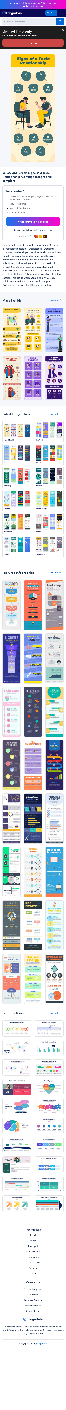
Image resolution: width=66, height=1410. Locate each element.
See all (54, 300)
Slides (33, 1240)
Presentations (33, 1229)
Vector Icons (33, 1262)
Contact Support (33, 1289)
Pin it (12, 58)
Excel (33, 1235)
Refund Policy (33, 1311)
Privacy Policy (33, 1305)
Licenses (33, 1294)
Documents (33, 1256)
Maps (33, 1273)
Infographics (33, 1246)
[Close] (63, 30)
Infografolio (41, 1343)
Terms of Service (33, 1300)
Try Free (51, 12)
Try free (33, 42)
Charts (33, 1267)
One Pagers (33, 1251)
